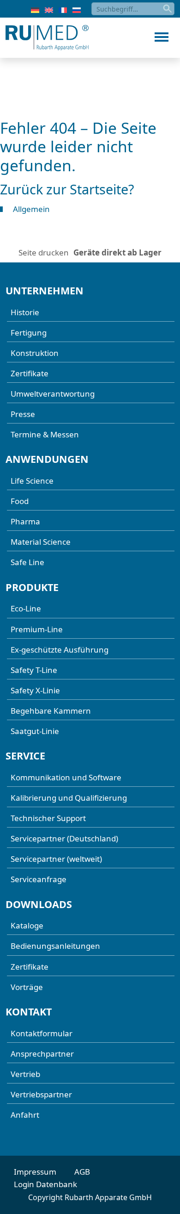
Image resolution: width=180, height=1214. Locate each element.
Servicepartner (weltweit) (56, 858)
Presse (23, 414)
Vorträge (27, 987)
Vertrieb (25, 1074)
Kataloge (27, 925)
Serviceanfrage (38, 879)
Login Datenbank (45, 1184)
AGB (82, 1171)
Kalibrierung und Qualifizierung (69, 797)
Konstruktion (35, 353)
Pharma (25, 521)
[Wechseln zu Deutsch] (35, 9)
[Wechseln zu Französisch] (63, 9)
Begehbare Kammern (51, 710)
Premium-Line (37, 629)
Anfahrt (25, 1114)
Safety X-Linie (35, 690)
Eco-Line (26, 608)
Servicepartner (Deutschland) (64, 838)
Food (20, 501)
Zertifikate (29, 373)
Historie (25, 312)
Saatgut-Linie (35, 731)
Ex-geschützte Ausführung (59, 649)
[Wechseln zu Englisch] (49, 9)
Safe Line (27, 562)
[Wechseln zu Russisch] (76, 9)
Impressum (35, 1171)
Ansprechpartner (42, 1053)
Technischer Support (48, 818)
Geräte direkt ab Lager (117, 252)
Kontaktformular (41, 1033)
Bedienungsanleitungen (55, 945)
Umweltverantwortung (53, 393)
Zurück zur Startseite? (67, 189)
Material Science (41, 541)
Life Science (32, 480)
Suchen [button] (168, 8)
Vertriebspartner (41, 1094)
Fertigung (29, 332)
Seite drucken (43, 252)
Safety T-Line (34, 670)
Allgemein (31, 209)
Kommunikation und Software (66, 777)
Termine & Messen (45, 434)
